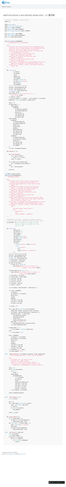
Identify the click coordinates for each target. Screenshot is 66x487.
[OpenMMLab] (6, 2)
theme (13, 454)
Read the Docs (23, 454)
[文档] (6, 397)
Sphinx (7, 454)
